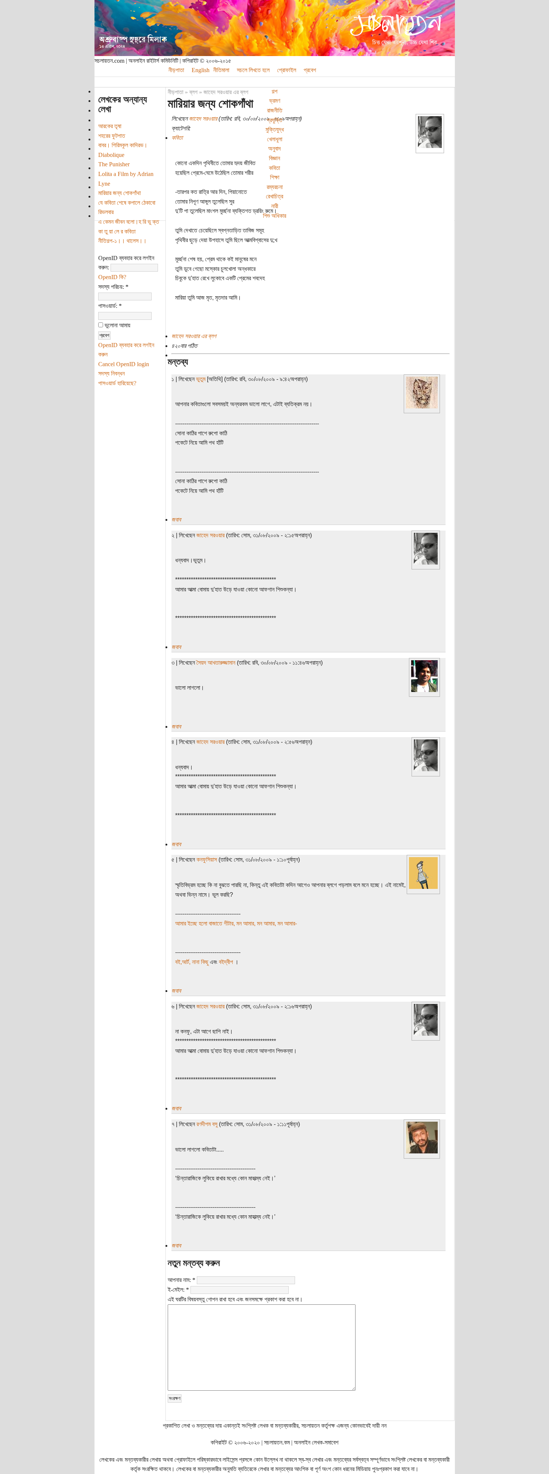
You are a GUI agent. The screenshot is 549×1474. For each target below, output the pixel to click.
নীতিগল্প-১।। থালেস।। (122, 241)
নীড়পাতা (176, 70)
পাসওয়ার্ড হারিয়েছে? (117, 383)
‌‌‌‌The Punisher (114, 164)
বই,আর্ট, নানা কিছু (192, 962)
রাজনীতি (274, 110)
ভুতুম (200, 379)
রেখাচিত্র (274, 196)
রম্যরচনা (275, 187)
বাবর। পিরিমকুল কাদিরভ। (123, 145)
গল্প (274, 91)
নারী (274, 206)
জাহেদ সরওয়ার (203, 118)
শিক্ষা (274, 177)
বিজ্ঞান (274, 158)
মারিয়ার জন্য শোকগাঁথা (119, 193)
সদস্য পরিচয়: (113, 287)
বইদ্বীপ (227, 962)
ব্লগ (193, 92)
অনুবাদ (274, 148)
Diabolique (111, 155)
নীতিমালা (221, 70)
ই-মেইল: (178, 1289)
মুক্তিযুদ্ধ (275, 129)
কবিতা (274, 168)
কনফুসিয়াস (206, 859)
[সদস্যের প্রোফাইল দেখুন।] (430, 146)
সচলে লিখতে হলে (253, 70)
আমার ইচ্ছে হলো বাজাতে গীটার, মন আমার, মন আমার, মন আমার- (236, 923)
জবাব (176, 519)
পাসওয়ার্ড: (110, 306)
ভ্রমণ (274, 101)
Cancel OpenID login (123, 364)
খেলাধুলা (274, 139)
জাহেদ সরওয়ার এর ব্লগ (226, 92)
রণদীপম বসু (206, 1124)
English (201, 70)
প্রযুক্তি (274, 120)
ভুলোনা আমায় (116, 325)
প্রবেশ (310, 70)
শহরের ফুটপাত (111, 136)
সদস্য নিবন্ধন (111, 373)
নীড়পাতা (175, 92)
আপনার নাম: (181, 1280)
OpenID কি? (112, 277)
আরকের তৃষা (109, 126)
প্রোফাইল (286, 70)
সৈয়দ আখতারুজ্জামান (215, 662)
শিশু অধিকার (274, 216)
